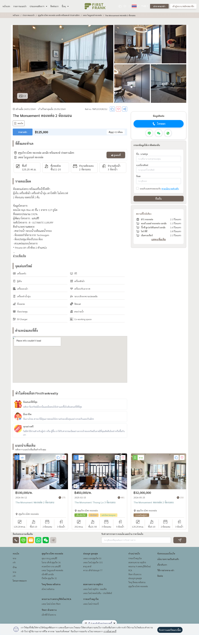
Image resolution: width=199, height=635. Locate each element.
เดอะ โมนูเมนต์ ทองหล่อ (92, 15)
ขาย (14, 558)
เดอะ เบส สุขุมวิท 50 (92, 558)
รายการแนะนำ (19, 6)
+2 (53, 540)
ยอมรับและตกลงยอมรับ (150, 188)
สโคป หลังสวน (48, 589)
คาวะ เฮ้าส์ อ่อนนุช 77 (92, 570)
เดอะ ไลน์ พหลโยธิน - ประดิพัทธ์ (97, 593)
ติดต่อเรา (54, 6)
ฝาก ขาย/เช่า (159, 6)
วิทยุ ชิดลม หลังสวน (51, 584)
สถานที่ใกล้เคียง (143, 213)
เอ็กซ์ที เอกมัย (48, 574)
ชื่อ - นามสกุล (142, 153)
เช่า (14, 562)
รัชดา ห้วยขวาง (49, 609)
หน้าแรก (6, 6)
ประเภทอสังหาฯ (37, 6)
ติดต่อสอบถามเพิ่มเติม (23, 534)
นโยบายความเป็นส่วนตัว (168, 559)
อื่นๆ (64, 6)
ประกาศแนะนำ (29, 15)
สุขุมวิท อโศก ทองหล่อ (52, 553)
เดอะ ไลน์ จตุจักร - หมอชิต (95, 589)
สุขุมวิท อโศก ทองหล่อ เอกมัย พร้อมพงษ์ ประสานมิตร (59, 15)
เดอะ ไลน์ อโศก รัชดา (51, 603)
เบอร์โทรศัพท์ (142, 165)
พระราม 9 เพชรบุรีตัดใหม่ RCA (56, 599)
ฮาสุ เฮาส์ (87, 566)
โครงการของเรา (20, 580)
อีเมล (138, 176)
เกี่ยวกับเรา (162, 564)
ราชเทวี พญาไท (91, 599)
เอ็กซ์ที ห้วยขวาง (49, 614)
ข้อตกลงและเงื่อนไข (166, 553)
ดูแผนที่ (117, 155)
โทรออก (161, 123)
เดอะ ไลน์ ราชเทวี (91, 603)
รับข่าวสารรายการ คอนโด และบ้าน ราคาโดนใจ (122, 534)
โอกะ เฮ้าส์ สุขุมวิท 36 (51, 562)
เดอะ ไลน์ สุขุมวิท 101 (93, 562)
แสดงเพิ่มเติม (158, 239)
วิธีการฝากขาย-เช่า (165, 570)
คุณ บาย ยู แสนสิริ (49, 558)
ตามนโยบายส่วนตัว (170, 188)
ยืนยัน (158, 198)
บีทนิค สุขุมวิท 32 (49, 578)
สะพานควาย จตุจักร (93, 584)
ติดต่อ (160, 575)
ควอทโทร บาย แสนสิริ (51, 566)
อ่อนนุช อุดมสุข (90, 553)
